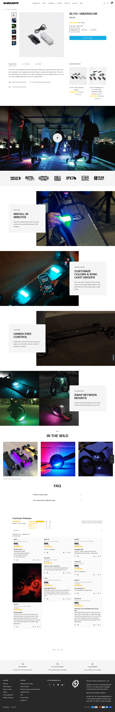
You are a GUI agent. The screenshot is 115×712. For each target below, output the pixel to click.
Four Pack (93, 30)
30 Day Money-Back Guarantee (41, 82)
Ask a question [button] (97, 522)
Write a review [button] (87, 522)
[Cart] (111, 3)
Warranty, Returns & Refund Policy (30, 689)
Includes (38, 64)
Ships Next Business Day (19, 82)
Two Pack (84, 30)
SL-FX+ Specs (26, 64)
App (81, 3)
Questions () (26, 534)
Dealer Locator (7, 689)
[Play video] (57, 138)
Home (4, 9)
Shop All (67, 3)
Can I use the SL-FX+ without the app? (44, 500)
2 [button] (55, 650)
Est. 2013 (13, 707)
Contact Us (23, 700)
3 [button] (57, 650)
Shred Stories (7, 686)
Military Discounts (8, 697)
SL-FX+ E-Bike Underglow (76, 87)
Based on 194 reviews (19, 523)
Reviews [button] (113, 357)
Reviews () (17, 534)
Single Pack (74, 30)
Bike (44, 3)
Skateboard (36, 3)
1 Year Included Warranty (19, 87)
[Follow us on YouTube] (58, 685)
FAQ (21, 695)
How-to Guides (24, 686)
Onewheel (51, 3)
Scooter (59, 3)
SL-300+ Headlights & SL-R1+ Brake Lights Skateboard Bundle (97, 89)
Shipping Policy (24, 692)
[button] (73, 22)
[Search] (104, 3)
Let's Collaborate (8, 695)
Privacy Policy (24, 697)
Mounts (75, 3)
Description (12, 64)
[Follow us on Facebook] (49, 685)
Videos (5, 692)
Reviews (5, 684)
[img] (27, 547)
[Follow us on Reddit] (62, 685)
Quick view (78, 94)
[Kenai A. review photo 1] (27, 582)
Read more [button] (17, 623)
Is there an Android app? (40, 494)
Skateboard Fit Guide (26, 684)
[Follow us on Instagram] (54, 685)
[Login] (107, 3)
